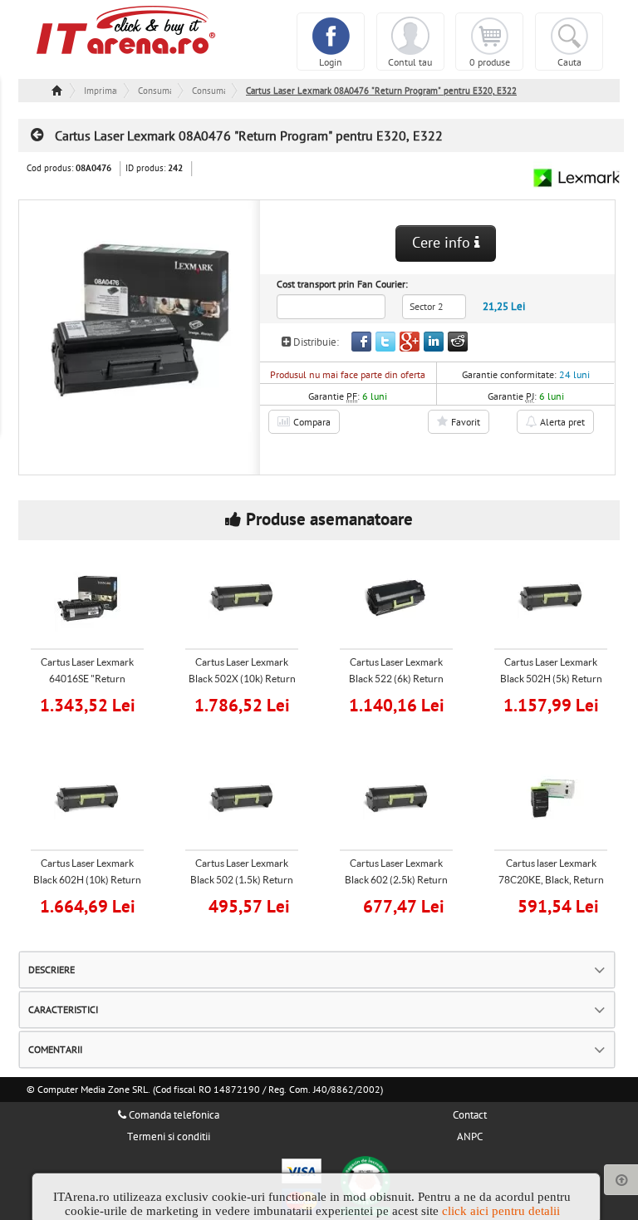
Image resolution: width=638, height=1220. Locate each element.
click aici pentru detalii (501, 1211)
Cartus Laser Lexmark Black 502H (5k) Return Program (551, 678)
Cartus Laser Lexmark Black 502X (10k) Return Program (242, 678)
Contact (470, 1115)
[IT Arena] (126, 29)
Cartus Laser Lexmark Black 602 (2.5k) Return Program (396, 880)
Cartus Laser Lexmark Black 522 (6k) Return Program (396, 678)
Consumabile (154, 91)
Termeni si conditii (168, 1137)
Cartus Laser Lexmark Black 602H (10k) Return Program (87, 880)
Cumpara (98, 703)
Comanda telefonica (172, 1115)
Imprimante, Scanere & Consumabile (100, 91)
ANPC (470, 1137)
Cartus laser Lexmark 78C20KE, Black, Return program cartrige (551, 880)
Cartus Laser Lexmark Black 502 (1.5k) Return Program (241, 880)
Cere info (443, 243)
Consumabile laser (208, 91)
